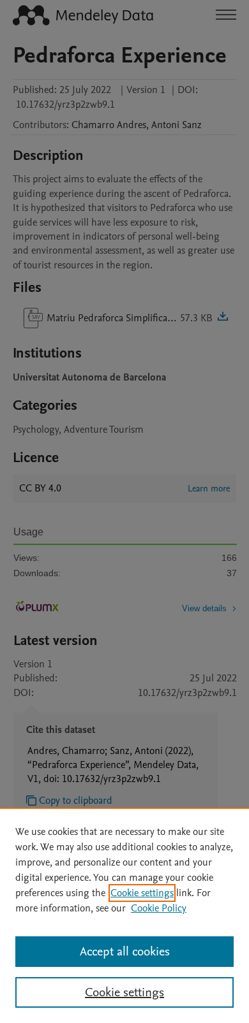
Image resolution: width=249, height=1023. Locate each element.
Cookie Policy (158, 908)
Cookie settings (142, 893)
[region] (124, 915)
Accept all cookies (125, 951)
